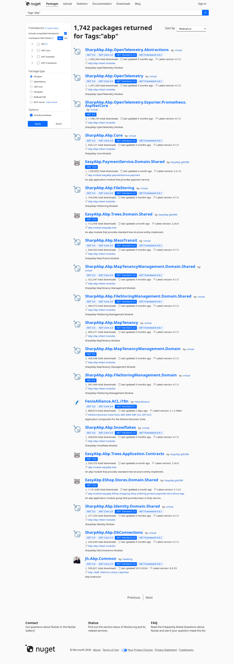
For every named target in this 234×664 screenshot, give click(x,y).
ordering (141, 493)
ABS (123, 414)
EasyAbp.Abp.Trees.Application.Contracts (124, 453)
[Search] (205, 13)
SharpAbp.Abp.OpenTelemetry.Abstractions (127, 49)
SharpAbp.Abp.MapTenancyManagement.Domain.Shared (140, 266)
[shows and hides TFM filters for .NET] (32, 44)
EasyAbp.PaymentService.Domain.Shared (125, 161)
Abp (90, 63)
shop (133, 493)
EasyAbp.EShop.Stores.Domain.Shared (121, 480)
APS (144, 414)
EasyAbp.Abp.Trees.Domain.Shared (118, 214)
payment (135, 175)
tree (114, 227)
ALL (60, 38)
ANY (66, 38)
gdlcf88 (185, 162)
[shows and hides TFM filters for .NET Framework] (32, 63)
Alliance (92, 414)
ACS (149, 414)
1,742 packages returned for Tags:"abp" (113, 31)
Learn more (52, 28)
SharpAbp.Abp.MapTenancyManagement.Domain (133, 348)
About (97, 650)
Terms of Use (111, 650)
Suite (110, 414)
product (151, 493)
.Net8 (96, 572)
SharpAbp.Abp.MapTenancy (111, 322)
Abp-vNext (99, 63)
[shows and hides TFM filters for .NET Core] (32, 50)
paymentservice (120, 175)
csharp (114, 572)
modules (110, 63)
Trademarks (186, 650)
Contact (31, 623)
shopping (124, 493)
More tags (178, 493)
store (169, 493)
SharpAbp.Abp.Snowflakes (110, 427)
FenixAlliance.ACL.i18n (106, 401)
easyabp (106, 175)
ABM (128, 414)
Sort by (170, 28)
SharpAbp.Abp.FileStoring (109, 187)
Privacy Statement (166, 650)
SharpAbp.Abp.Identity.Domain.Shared (122, 506)
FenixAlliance (142, 401)
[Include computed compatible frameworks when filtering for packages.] (65, 33)
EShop (115, 493)
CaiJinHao (123, 572)
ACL (139, 414)
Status (93, 623)
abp (90, 175)
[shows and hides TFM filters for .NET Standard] (32, 57)
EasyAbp (176, 162)
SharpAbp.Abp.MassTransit (111, 240)
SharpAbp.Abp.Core (104, 135)
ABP (134, 414)
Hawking (127, 559)
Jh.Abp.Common (100, 558)
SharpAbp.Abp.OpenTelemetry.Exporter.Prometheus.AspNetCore (135, 103)
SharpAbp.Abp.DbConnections (114, 532)
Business (102, 414)
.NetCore (105, 572)
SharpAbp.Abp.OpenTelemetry (114, 76)
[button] (46, 28)
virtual (178, 50)
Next (149, 597)
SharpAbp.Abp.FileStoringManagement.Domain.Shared (138, 296)
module (97, 175)
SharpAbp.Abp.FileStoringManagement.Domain (131, 375)
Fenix (117, 414)
